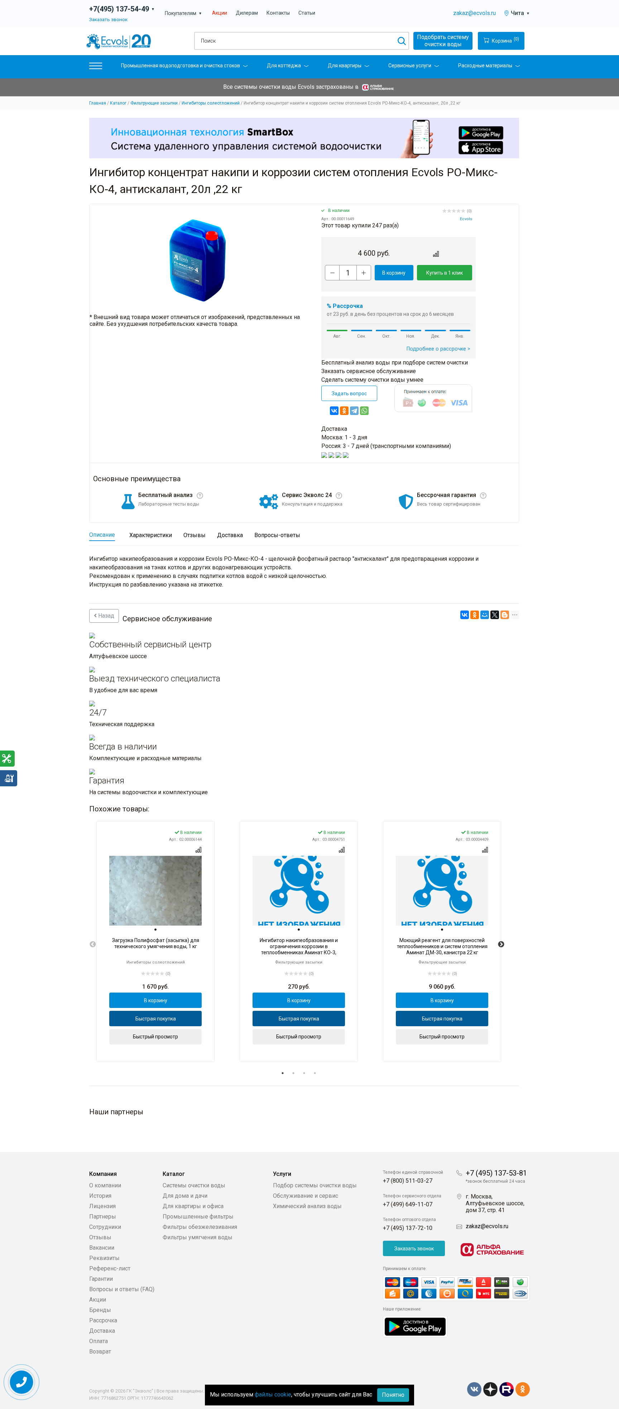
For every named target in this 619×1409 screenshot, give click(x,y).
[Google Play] (415, 1326)
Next (501, 944)
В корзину (394, 273)
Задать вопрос (349, 393)
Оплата (98, 1341)
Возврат (100, 1351)
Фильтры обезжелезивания (200, 1227)
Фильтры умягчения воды (197, 1237)
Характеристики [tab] (150, 535)
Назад (105, 615)
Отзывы (100, 1237)
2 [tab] (293, 1073)
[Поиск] (401, 41)
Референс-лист (109, 1268)
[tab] (155, 929)
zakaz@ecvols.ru (474, 13)
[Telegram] (354, 410)
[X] (494, 615)
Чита (520, 13)
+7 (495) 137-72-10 (407, 1228)
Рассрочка (103, 1320)
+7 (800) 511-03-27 (407, 1180)
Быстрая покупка (155, 1019)
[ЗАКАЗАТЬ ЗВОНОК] (21, 1382)
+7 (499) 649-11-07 (407, 1204)
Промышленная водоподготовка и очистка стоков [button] (180, 65)
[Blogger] (504, 615)
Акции (219, 13)
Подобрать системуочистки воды (443, 41)
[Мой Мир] (484, 615)
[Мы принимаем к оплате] (456, 1288)
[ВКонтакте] (334, 410)
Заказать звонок (108, 19)
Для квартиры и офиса (193, 1206)
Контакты (278, 13)
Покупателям (183, 13)
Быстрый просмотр (155, 1036)
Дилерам (247, 13)
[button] (95, 67)
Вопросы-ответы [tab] (277, 535)
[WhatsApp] (364, 410)
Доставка (102, 1330)
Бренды (100, 1310)
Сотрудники (105, 1227)
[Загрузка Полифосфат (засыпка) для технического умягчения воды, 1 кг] (155, 891)
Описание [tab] (102, 534)
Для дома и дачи (185, 1195)
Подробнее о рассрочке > (438, 349)
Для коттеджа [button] (284, 65)
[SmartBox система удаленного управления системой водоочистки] (304, 138)
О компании (105, 1185)
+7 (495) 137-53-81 (496, 1173)
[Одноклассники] (344, 410)
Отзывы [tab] (194, 535)
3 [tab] (304, 1073)
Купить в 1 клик (444, 273)
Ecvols (466, 219)
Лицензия (102, 1206)
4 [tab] (314, 1073)
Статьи (306, 13)
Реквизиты (104, 1258)
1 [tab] (282, 1073)
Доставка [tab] (230, 535)
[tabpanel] (155, 941)
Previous (92, 944)
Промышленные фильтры (198, 1216)
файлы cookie (273, 1394)
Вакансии (101, 1247)
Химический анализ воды (307, 1206)
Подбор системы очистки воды (315, 1185)
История (100, 1195)
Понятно (393, 1394)
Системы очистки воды (194, 1185)
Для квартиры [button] (344, 65)
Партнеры (102, 1216)
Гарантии (101, 1278)
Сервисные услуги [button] (409, 65)
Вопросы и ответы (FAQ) (121, 1289)
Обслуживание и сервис (305, 1195)
